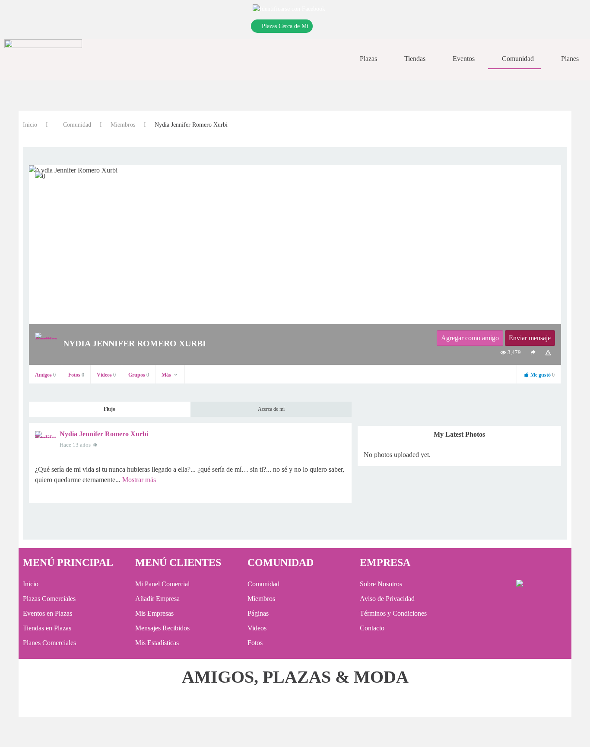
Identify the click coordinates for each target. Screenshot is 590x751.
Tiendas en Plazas (47, 628)
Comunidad (518, 58)
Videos (106, 375)
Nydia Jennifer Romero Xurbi (104, 434)
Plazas (368, 58)
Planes (570, 58)
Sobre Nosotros (381, 584)
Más (167, 375)
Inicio (30, 124)
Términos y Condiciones (393, 613)
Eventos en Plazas (47, 613)
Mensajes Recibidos (162, 628)
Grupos (138, 375)
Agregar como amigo (470, 338)
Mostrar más (139, 479)
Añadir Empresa (157, 598)
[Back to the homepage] (43, 58)
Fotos (76, 375)
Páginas (258, 613)
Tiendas (414, 58)
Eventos (464, 58)
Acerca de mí (271, 409)
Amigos (45, 375)
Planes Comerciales (49, 642)
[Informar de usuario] (548, 352)
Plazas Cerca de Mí (285, 26)
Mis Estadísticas (157, 642)
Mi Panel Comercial (162, 584)
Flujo (109, 409)
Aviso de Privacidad (387, 598)
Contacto (372, 628)
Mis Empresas (154, 613)
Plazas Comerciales (49, 598)
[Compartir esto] (532, 352)
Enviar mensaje (530, 338)
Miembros (123, 124)
